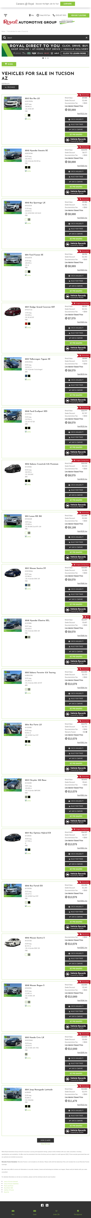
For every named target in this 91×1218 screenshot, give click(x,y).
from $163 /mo (82, 218)
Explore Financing (65, 877)
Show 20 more (45, 1140)
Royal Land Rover (8, 1186)
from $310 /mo (82, 1105)
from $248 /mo (82, 583)
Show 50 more (45, 1144)
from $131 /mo (82, 113)
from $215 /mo (82, 374)
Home (3, 31)
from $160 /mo (82, 166)
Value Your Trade (77, 124)
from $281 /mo (82, 742)
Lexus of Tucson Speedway (11, 1184)
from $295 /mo (82, 1052)
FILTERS (10, 64)
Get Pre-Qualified (76, 134)
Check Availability (77, 119)
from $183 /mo (82, 322)
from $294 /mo (82, 1000)
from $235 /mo (82, 531)
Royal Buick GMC (8, 1188)
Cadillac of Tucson (9, 1190)
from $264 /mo (82, 688)
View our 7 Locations (78, 15)
